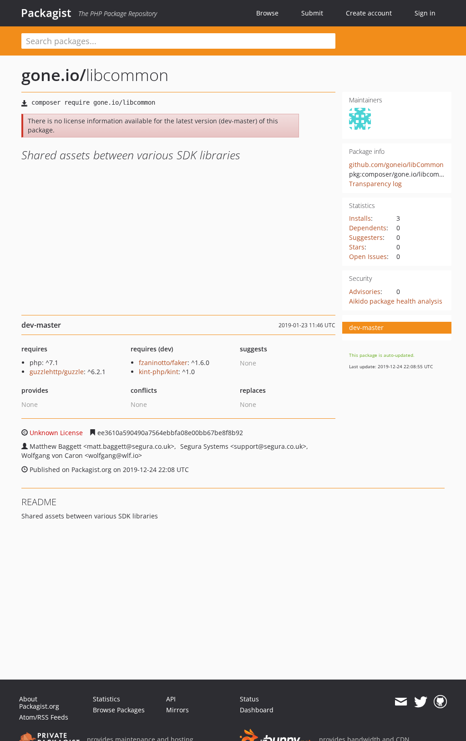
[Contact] (400, 702)
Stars (357, 247)
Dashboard (257, 709)
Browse (267, 13)
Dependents (367, 227)
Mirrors (177, 709)
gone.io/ (53, 75)
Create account (369, 13)
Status (249, 699)
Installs (360, 218)
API (171, 699)
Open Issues (368, 256)
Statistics (106, 699)
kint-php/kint (158, 371)
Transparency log (375, 183)
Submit (312, 13)
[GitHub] (440, 702)
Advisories (364, 291)
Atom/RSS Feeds (43, 717)
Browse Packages (119, 709)
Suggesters (366, 237)
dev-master (366, 327)
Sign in (425, 13)
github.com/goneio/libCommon (396, 164)
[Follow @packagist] (420, 702)
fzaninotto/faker (163, 362)
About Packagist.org (39, 703)
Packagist (46, 12)
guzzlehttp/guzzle (57, 371)
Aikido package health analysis (395, 301)
